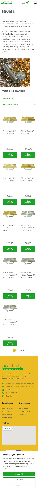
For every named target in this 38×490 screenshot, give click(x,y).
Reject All (19, 485)
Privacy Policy (7, 418)
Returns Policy (7, 408)
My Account (23, 408)
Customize (19, 480)
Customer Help (24, 411)
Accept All (19, 474)
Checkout (22, 415)
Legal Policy (6, 411)
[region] (19, 470)
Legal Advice (7, 415)
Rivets (8, 11)
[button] (35, 3)
